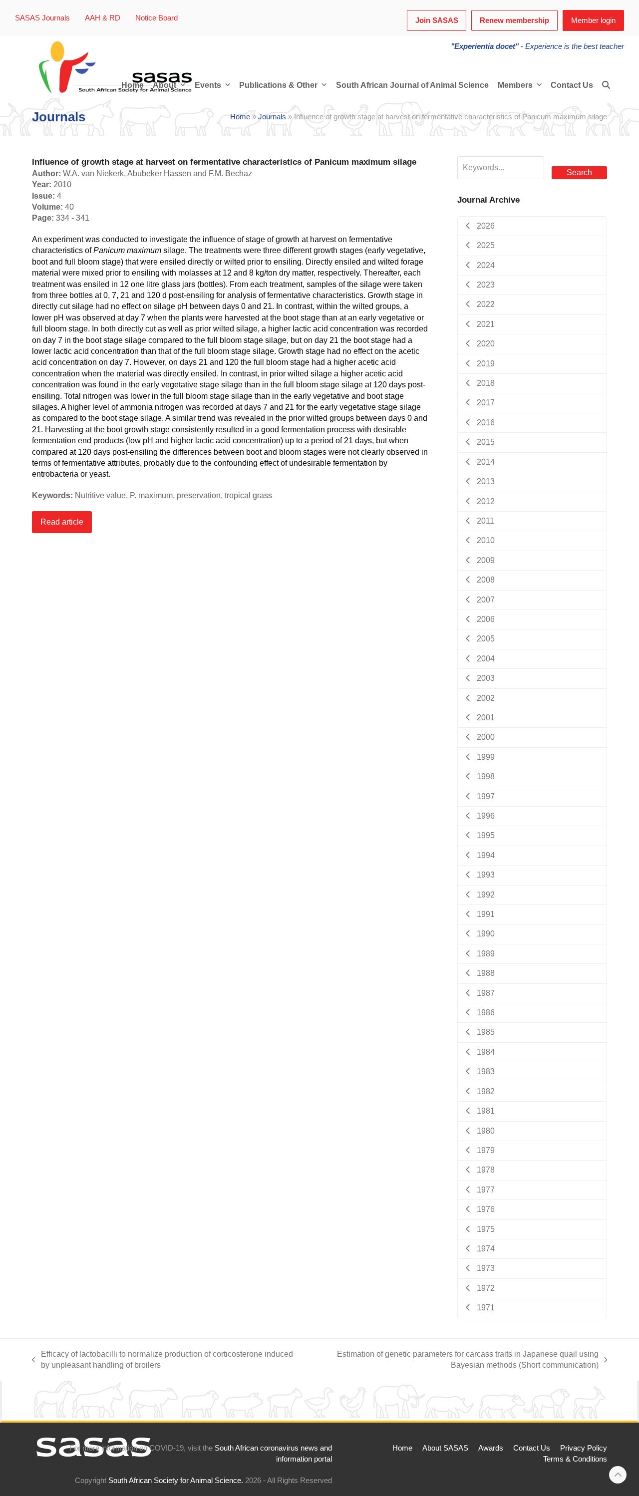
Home (240, 117)
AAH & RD (102, 18)
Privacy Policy (583, 1448)
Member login (593, 20)
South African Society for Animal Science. (175, 1481)
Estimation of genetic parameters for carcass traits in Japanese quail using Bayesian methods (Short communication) (455, 1360)
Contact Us (531, 1448)
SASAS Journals (42, 18)
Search (579, 172)
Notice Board (156, 18)
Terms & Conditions (575, 1459)
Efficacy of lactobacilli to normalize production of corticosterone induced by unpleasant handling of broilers (162, 1360)
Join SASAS (436, 20)
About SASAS (445, 1448)
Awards (490, 1448)
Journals (272, 117)
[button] (606, 85)
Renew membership (514, 20)
